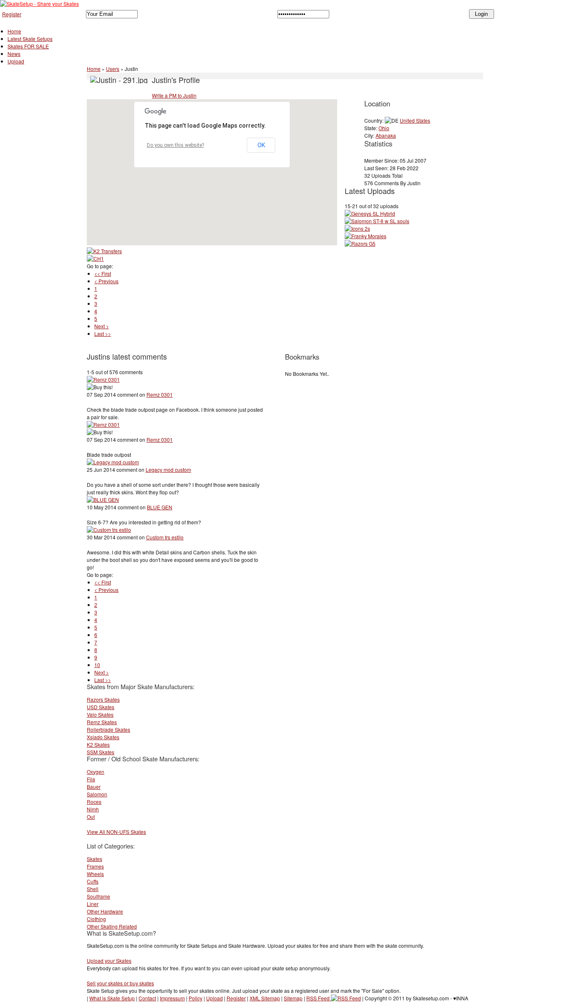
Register (11, 14)
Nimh (93, 809)
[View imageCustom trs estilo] (109, 529)
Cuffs (92, 881)
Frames (95, 866)
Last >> (102, 333)
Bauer (94, 786)
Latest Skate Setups (30, 38)
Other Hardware (105, 911)
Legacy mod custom (168, 469)
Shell (92, 888)
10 (97, 664)
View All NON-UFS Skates (116, 831)
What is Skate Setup (112, 998)
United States (415, 120)
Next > (101, 326)
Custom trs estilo (165, 537)
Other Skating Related (112, 926)
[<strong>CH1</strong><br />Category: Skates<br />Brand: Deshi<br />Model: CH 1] (95, 258)
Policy (195, 998)
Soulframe (98, 896)
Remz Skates (102, 721)
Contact (147, 998)
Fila (91, 779)
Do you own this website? (175, 145)
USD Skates (100, 706)
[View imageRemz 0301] (103, 379)
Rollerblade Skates (108, 729)
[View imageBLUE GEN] (103, 499)
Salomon (97, 794)
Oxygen (95, 771)
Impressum (172, 998)
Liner (92, 903)
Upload (16, 61)
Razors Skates (103, 699)
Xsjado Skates (103, 736)
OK (261, 145)
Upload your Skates (109, 960)
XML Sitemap (265, 998)
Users (112, 68)
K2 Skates (98, 744)
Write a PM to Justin (174, 95)
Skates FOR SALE (28, 46)
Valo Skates (100, 714)
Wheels (95, 873)
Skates (94, 858)
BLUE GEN (159, 507)
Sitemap (293, 998)
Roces (94, 801)
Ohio (383, 127)
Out (91, 816)
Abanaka (386, 135)
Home (14, 31)
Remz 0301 (159, 394)
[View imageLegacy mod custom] (113, 462)
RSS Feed (318, 998)
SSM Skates (100, 751)
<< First (102, 273)
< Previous (106, 280)
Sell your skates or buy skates (120, 983)
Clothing (96, 918)
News (14, 53)
